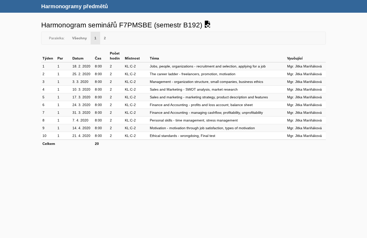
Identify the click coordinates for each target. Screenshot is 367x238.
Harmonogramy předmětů (74, 6)
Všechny (79, 38)
